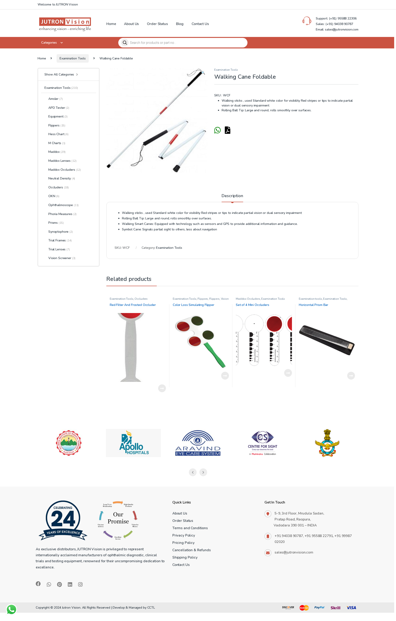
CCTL (151, 607)
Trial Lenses (59, 249)
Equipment (58, 116)
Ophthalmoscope (63, 205)
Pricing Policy (183, 542)
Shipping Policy (185, 557)
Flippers (203, 299)
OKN (53, 196)
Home (111, 23)
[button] (203, 73)
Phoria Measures (62, 214)
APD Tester (58, 108)
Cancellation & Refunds (191, 550)
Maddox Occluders (248, 299)
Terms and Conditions (190, 528)
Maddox (56, 152)
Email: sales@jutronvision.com (337, 29)
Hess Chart (58, 134)
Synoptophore (60, 231)
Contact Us (200, 23)
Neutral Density (61, 178)
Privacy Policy (183, 535)
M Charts (56, 143)
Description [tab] (232, 196)
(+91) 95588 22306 (342, 18)
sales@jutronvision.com (294, 552)
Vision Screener (61, 258)
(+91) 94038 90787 (339, 24)
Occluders (141, 299)
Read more (162, 388)
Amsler (55, 99)
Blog (180, 23)
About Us (131, 23)
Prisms (55, 223)
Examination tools (310, 299)
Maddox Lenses (62, 161)
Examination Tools (73, 58)
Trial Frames (60, 240)
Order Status (157, 23)
